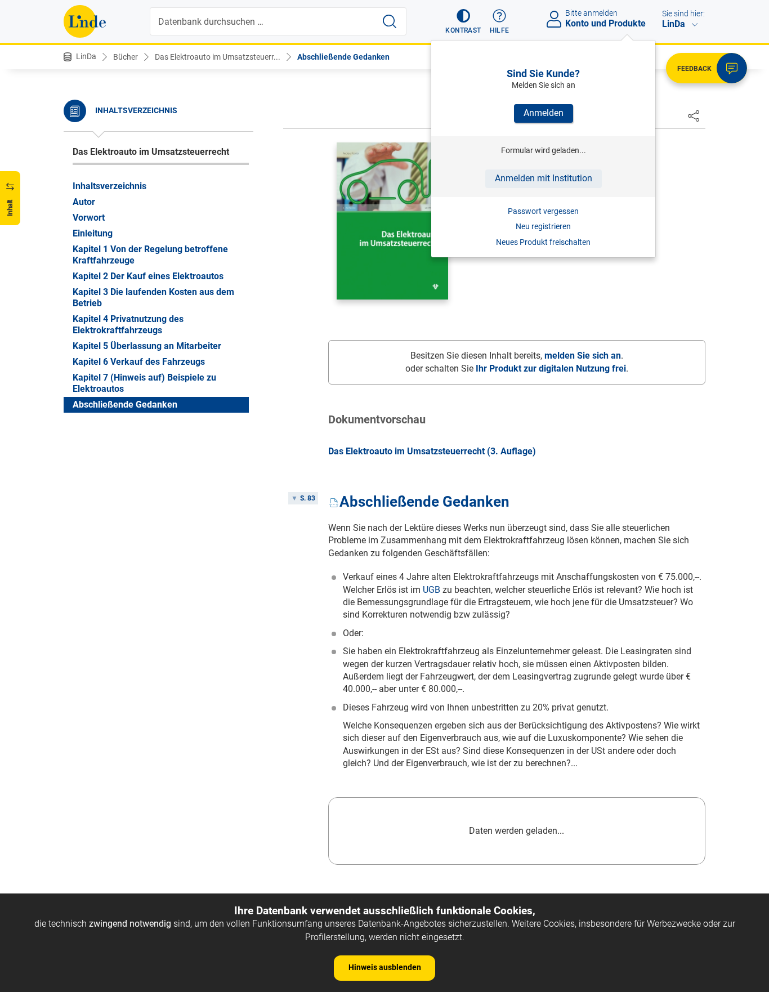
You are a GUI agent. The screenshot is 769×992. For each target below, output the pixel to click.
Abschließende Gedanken (343, 56)
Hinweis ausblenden (384, 967)
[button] (463, 21)
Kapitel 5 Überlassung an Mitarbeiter (147, 346)
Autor (84, 201)
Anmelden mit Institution (543, 178)
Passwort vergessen (543, 211)
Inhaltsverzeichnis (109, 186)
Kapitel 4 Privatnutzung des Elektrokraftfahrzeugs (128, 325)
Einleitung (93, 233)
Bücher (125, 56)
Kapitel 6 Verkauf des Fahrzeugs (139, 361)
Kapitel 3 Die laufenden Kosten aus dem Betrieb (153, 298)
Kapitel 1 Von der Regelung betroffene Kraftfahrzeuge (150, 255)
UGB (431, 589)
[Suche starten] (389, 21)
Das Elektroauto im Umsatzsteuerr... (217, 56)
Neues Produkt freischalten (543, 242)
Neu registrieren (543, 226)
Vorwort (89, 217)
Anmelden (544, 113)
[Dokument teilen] (693, 115)
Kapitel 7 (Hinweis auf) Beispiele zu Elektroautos (144, 383)
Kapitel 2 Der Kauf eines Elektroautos (148, 276)
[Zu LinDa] (85, 21)
